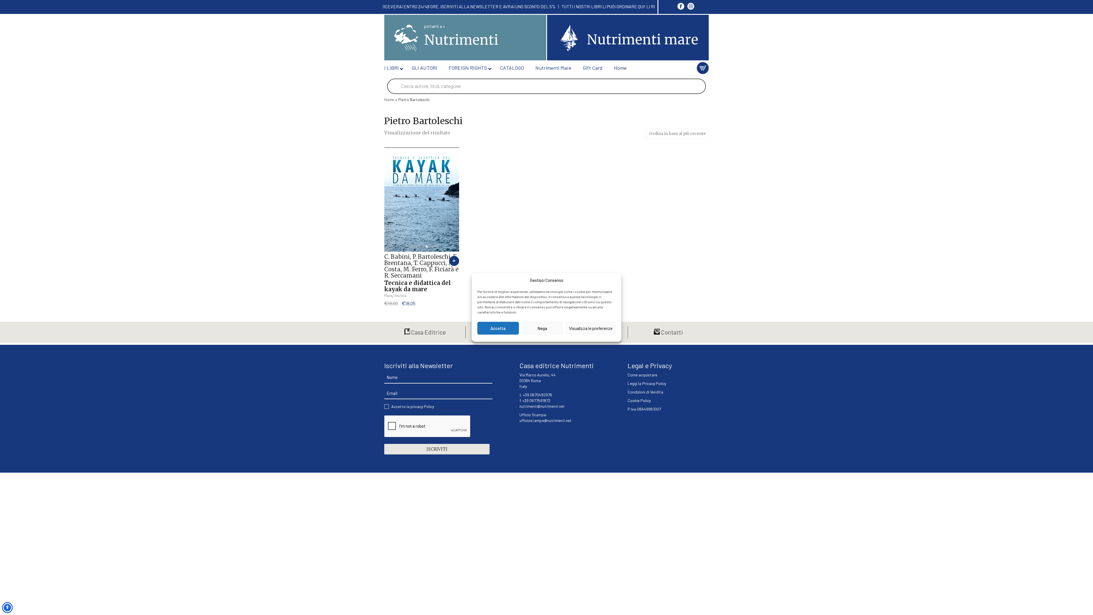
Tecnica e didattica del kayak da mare (417, 286)
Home (389, 99)
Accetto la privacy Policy (412, 406)
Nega (542, 328)
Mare (388, 295)
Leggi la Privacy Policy (647, 383)
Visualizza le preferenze (591, 328)
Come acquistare (642, 374)
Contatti (671, 332)
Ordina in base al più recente (677, 133)
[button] (454, 261)
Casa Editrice (428, 332)
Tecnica (400, 295)
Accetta (498, 328)
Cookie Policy (639, 400)
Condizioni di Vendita (645, 392)
